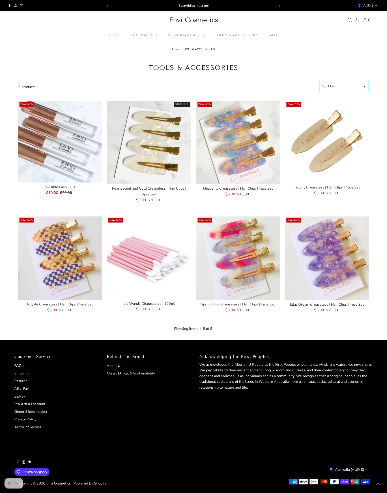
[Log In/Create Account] (357, 20)
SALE (273, 35)
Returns (20, 380)
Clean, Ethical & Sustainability (131, 373)
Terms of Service (27, 427)
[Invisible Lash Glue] (60, 141)
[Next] (280, 6)
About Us (114, 365)
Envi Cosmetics (193, 20)
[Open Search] (350, 20)
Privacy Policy (25, 419)
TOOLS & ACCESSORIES (237, 35)
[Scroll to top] (378, 484)
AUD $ (368, 5)
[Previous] (107, 6)
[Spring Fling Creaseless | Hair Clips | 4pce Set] (238, 258)
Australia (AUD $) (349, 469)
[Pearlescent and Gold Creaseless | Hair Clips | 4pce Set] (149, 142)
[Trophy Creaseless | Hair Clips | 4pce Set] (327, 142)
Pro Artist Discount (29, 404)
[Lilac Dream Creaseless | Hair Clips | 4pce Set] (327, 258)
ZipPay (19, 396)
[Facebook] (10, 5)
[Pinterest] (21, 5)
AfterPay (21, 388)
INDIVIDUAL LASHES (186, 35)
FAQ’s (19, 365)
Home (114, 35)
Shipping (21, 373)
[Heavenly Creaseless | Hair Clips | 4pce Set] (238, 142)
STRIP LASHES (143, 35)
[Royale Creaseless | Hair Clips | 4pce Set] (60, 258)
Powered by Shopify (89, 483)
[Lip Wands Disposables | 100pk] (149, 257)
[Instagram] (15, 5)
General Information (30, 411)
